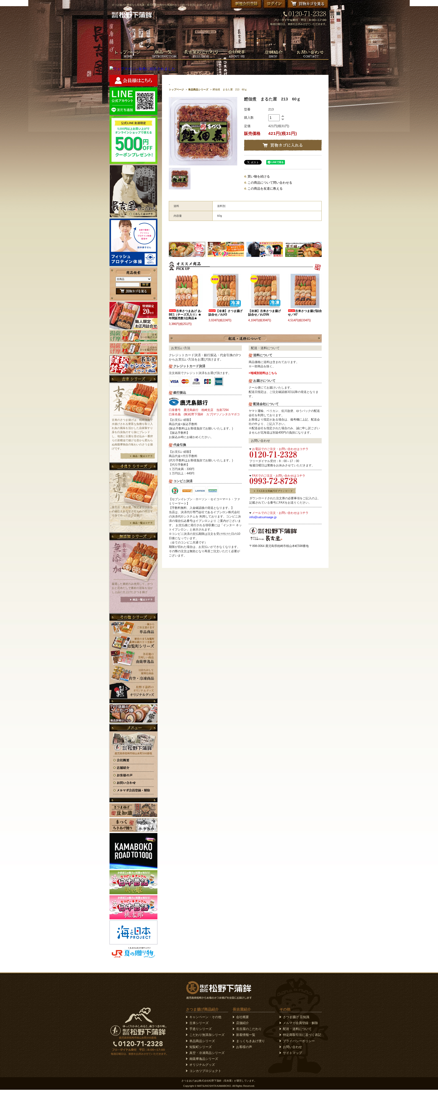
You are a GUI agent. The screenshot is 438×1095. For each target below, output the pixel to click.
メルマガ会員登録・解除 (300, 1023)
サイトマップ (292, 1053)
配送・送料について (297, 1029)
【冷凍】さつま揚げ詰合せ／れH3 (225, 312)
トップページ (176, 89)
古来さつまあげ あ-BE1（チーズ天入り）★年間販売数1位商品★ (185, 314)
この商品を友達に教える (265, 188)
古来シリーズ (199, 1023)
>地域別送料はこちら (263, 373)
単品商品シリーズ (198, 89)
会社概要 (242, 1017)
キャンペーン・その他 (205, 1017)
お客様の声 (244, 1047)
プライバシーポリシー (299, 1041)
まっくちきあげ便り (250, 1041)
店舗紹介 (242, 1023)
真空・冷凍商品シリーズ (206, 1053)
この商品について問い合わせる (270, 182)
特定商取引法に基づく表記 (302, 1035)
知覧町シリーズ (200, 1047)
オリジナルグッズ (202, 1064)
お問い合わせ (292, 1047)
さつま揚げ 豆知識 (296, 1017)
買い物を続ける (259, 176)
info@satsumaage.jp (262, 517)
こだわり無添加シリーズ (206, 1035)
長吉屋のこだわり (249, 1029)
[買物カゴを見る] (133, 293)
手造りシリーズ (200, 1029)
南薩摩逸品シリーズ (203, 1059)
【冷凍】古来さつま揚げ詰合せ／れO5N (264, 312)
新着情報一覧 (245, 1035)
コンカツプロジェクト (205, 1071)
